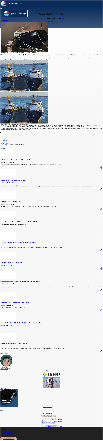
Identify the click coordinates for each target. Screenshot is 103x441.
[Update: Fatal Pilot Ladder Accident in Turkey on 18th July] (8, 320)
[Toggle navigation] (1, 8)
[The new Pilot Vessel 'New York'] (24, 51)
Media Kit (5, 435)
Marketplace (5, 21)
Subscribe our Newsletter (47, 407)
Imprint (4, 433)
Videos (4, 19)
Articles (4, 17)
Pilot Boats (5, 140)
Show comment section (50, 21)
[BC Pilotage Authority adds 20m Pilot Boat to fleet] (8, 239)
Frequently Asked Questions (8, 432)
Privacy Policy (9, 433)
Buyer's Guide (5, 20)
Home (4, 6)
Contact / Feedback (6, 431)
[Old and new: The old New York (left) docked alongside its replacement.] (24, 90)
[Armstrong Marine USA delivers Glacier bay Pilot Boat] (8, 219)
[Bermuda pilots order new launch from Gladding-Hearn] (8, 278)
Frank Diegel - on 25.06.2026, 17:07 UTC (55, 419)
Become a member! (4, 369)
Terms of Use (15, 433)
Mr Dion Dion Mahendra (5, 368)
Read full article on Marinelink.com (8, 132)
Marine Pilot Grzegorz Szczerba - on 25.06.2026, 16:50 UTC (52, 421)
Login (2, 144)
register (6, 144)
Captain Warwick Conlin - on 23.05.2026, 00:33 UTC (53, 426)
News (4, 139)
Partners (4, 434)
